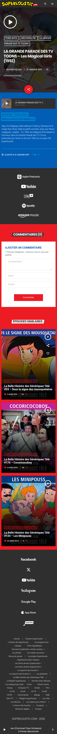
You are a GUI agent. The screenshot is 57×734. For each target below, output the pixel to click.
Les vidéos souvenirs (35, 653)
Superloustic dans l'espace (28, 660)
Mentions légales (22, 709)
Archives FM (28, 38)
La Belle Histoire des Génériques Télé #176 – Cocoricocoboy (27, 461)
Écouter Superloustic (34, 639)
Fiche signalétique (34, 646)
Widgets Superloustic (28, 698)
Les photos (16, 653)
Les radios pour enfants (36, 702)
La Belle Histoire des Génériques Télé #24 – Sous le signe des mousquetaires (28, 387)
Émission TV (23, 688)
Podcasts (11, 38)
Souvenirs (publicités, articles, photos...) (28, 649)
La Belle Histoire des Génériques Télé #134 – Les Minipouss (27, 534)
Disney (10, 688)
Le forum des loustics (22, 705)
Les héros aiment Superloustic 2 (28, 667)
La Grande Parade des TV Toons (18, 119)
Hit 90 (9, 695)
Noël (48, 695)
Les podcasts (42, 674)
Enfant (37, 688)
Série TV (10, 698)
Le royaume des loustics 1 (28, 670)
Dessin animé (43, 684)
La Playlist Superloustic (16, 681)
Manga (37, 695)
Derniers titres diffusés (41, 681)
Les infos (46, 698)
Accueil (17, 639)
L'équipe (17, 646)
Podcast (7, 115)
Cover (29, 684)
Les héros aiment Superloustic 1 (28, 663)
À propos (40, 705)
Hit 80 (44, 691)
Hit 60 (22, 691)
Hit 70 (33, 691)
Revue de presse (15, 656)
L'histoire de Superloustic (18, 642)
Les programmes (41, 642)
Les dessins (16, 702)
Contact (38, 709)
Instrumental (23, 695)
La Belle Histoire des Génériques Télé (20, 381)
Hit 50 (12, 691)
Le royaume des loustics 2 (20, 674)
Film (48, 688)
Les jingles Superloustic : (38, 656)
